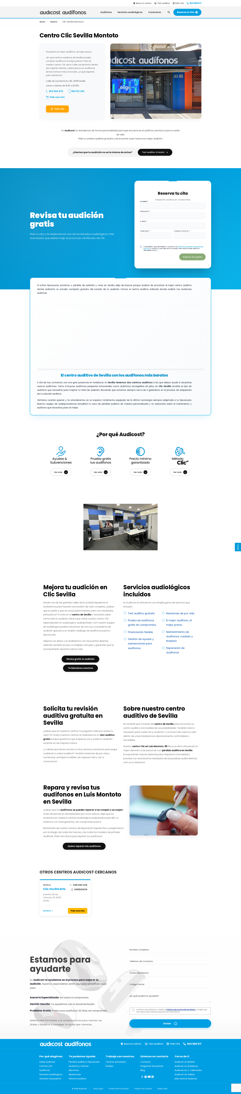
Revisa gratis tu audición (80, 659)
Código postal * (182, 231)
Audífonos (106, 12)
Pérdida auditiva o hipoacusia (84, 1061)
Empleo (109, 1066)
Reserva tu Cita (185, 12)
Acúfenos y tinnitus (79, 1066)
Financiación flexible (140, 632)
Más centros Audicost (186, 1078)
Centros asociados (116, 1061)
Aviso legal (98, 1088)
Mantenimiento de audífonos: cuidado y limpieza (179, 636)
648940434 (80, 889)
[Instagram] (145, 1077)
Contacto (145, 1061)
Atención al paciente (50, 1078)
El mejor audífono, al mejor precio (179, 623)
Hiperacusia (75, 1074)
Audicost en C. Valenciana (188, 1070)
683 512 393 (77, 91)
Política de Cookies (143, 1088)
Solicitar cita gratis (192, 256)
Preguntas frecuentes (151, 1066)
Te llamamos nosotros (80, 668)
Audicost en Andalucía (186, 1066)
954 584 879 (56, 91)
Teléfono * (145, 231)
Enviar (167, 1023)
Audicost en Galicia (185, 1074)
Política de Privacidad (119, 1088)
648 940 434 (80, 885)
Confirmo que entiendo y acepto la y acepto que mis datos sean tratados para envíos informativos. (171, 1011)
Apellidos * (145, 211)
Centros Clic (45, 1066)
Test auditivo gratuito (141, 613)
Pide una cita (57, 97)
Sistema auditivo (77, 1078)
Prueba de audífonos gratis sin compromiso (142, 623)
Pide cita (59, 108)
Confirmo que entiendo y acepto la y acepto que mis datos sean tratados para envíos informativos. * (173, 248)
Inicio (42, 21)
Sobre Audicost (47, 1061)
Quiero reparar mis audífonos (84, 846)
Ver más (60, 472)
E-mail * (143, 221)
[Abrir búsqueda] (169, 12)
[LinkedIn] (152, 1077)
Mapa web (162, 1088)
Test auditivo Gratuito (153, 152)
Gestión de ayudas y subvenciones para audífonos (141, 643)
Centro (53, 21)
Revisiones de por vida (180, 613)
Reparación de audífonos (175, 650)
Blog (142, 1070)
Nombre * (144, 201)
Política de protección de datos (181, 1009)
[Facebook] (142, 1077)
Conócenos (154, 12)
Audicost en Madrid (185, 1061)
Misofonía (74, 1070)
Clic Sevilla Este (54, 889)
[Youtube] (149, 1077)
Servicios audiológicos (130, 12)
